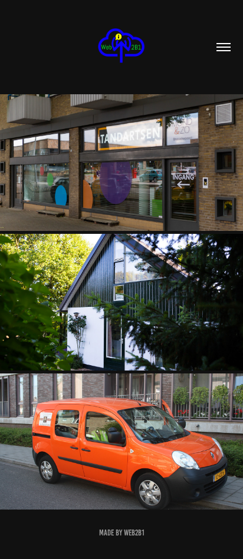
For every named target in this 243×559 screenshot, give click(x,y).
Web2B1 (134, 532)
